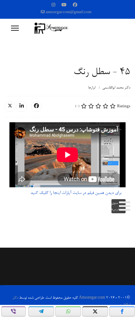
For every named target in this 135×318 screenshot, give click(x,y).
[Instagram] (53, 5)
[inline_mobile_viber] (13, 311)
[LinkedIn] (21, 106)
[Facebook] (75, 5)
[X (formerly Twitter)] (10, 106)
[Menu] (15, 28)
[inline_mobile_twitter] (95, 311)
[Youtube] (64, 5)
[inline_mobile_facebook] (122, 311)
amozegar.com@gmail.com (68, 12)
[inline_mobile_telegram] (41, 311)
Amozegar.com (92, 298)
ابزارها (91, 88)
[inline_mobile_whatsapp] (68, 311)
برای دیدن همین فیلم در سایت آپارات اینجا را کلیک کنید (76, 193)
